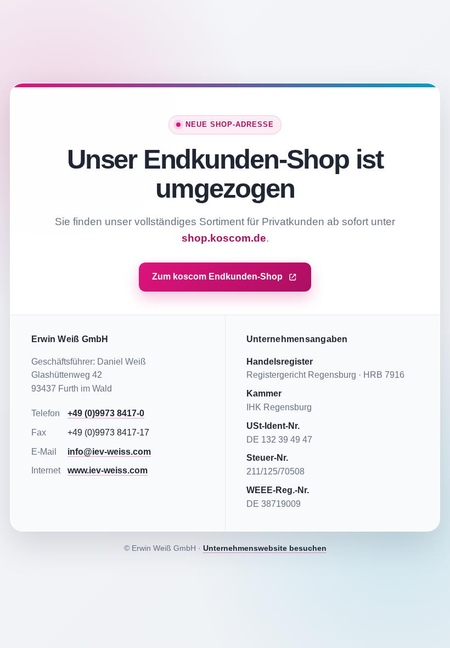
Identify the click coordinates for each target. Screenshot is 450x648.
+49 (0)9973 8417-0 (106, 413)
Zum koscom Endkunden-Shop (217, 276)
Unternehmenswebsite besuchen (265, 548)
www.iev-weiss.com (108, 470)
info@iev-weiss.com (109, 451)
